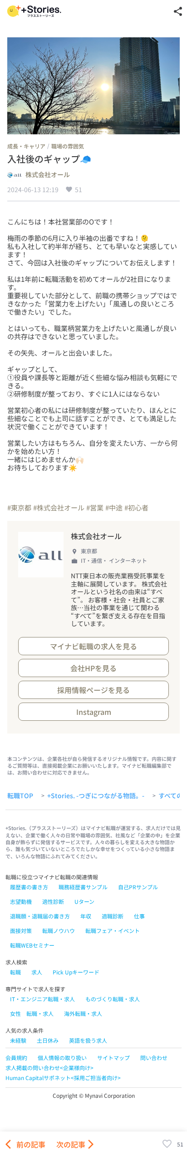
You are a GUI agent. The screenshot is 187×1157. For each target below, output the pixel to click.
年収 (85, 916)
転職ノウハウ (58, 930)
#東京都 (19, 507)
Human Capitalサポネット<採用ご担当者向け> (63, 1077)
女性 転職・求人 (32, 1013)
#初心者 (136, 507)
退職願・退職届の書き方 (40, 916)
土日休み (48, 1040)
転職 (15, 972)
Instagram (93, 711)
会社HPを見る (93, 668)
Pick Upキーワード (76, 972)
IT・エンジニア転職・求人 (42, 999)
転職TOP (20, 796)
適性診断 (53, 901)
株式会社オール (47, 175)
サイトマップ (113, 1057)
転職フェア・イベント (112, 930)
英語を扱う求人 (88, 1040)
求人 (36, 972)
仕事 (139, 916)
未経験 (18, 1040)
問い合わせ (153, 1057)
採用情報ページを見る (93, 689)
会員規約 (16, 1057)
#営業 (94, 507)
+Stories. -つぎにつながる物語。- (95, 796)
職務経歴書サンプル (83, 887)
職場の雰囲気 (67, 146)
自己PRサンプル (138, 887)
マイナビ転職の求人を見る (93, 646)
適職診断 (112, 916)
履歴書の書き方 (29, 887)
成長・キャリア (26, 146)
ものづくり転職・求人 (112, 999)
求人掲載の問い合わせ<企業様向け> (49, 1067)
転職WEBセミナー (32, 945)
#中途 (114, 507)
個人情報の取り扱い (62, 1057)
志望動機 (21, 901)
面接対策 (21, 930)
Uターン (84, 901)
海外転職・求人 (83, 1013)
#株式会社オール (58, 507)
